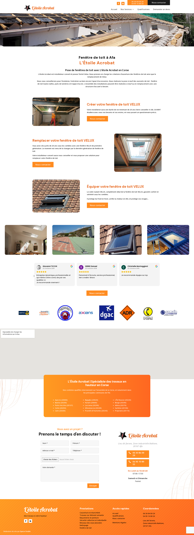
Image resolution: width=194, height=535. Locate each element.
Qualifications (143, 10)
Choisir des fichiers (50, 459)
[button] (159, 276)
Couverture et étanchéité (90, 513)
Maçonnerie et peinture (89, 518)
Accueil (114, 10)
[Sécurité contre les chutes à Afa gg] (73, 254)
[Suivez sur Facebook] (118, 3)
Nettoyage (84, 525)
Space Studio (25, 531)
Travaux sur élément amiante (92, 515)
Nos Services (126, 10)
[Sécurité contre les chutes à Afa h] (121, 254)
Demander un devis (161, 10)
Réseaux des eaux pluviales (91, 523)
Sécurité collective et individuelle (93, 520)
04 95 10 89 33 (137, 3)
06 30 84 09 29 (137, 1)
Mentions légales (119, 522)
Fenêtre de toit (86, 528)
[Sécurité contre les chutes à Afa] (168, 254)
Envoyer (93, 485)
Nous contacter (97, 118)
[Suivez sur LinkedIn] (123, 3)
